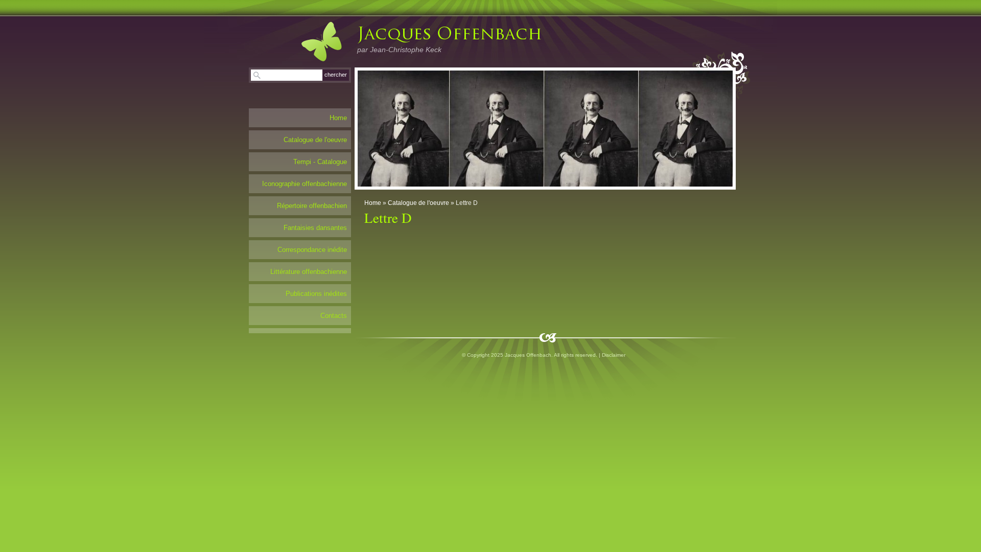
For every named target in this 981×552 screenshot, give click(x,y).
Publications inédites (316, 293)
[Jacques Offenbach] (311, 41)
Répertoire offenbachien (312, 206)
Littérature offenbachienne (308, 271)
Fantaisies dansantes (315, 228)
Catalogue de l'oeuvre (418, 202)
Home (372, 202)
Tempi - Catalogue (320, 162)
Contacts (333, 315)
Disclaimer (613, 355)
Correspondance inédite (312, 250)
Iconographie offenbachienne (304, 184)
